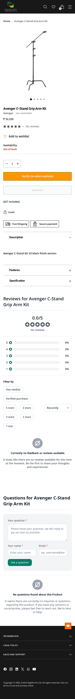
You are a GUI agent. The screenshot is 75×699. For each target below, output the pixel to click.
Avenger (8, 113)
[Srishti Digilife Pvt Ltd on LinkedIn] (17, 669)
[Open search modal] (45, 7)
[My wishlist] (53, 6)
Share (11, 212)
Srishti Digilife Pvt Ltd (31, 682)
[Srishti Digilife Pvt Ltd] (10, 6)
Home (6, 21)
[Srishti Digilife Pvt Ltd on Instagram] (11, 669)
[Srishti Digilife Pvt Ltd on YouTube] (34, 669)
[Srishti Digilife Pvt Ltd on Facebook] (5, 669)
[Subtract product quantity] (6, 163)
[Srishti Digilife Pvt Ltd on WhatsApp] (29, 669)
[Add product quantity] (17, 163)
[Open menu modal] (70, 7)
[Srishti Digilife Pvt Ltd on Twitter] (23, 669)
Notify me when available (37, 176)
